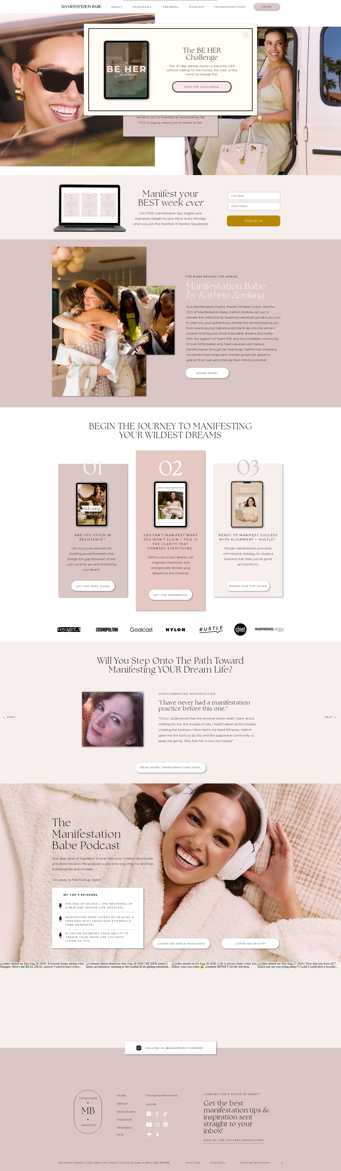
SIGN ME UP (254, 221)
